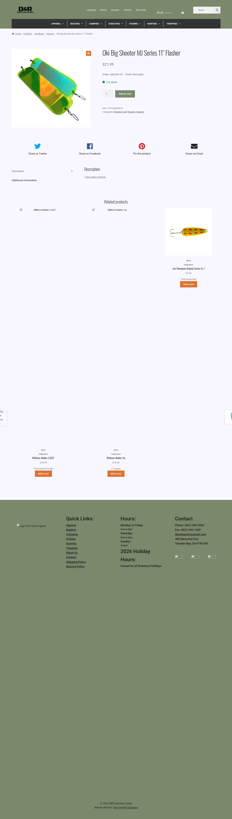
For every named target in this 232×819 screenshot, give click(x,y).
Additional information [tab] (24, 180)
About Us (72, 552)
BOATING (75, 23)
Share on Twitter (37, 153)
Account (115, 10)
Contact (128, 10)
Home (18, 34)
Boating (71, 529)
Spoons (50, 34)
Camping (72, 534)
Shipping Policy (76, 562)
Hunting (71, 543)
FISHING (133, 23)
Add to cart (125, 93)
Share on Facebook (90, 153)
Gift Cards (141, 10)
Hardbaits (39, 34)
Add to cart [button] (43, 473)
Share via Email (194, 153)
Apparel (71, 525)
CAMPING (94, 23)
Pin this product (142, 153)
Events (103, 10)
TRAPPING (172, 23)
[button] (88, 53)
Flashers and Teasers (124, 112)
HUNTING (152, 23)
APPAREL (56, 23)
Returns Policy (75, 566)
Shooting (114, 23)
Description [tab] (18, 171)
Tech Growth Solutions (125, 807)
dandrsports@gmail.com (190, 534)
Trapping (71, 548)
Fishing (70, 539)
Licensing (91, 10)
